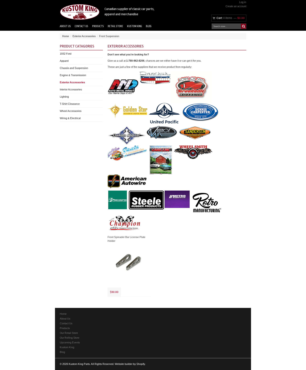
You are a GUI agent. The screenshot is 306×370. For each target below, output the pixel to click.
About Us (65, 26)
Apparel (64, 61)
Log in (242, 2)
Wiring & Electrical (70, 118)
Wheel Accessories (70, 111)
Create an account (236, 6)
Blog (148, 26)
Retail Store (115, 26)
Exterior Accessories (84, 36)
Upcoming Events (70, 342)
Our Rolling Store (69, 337)
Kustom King (134, 26)
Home (65, 36)
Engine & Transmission (73, 75)
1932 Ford (65, 53)
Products (98, 26)
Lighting (64, 96)
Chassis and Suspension (74, 68)
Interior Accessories (71, 89)
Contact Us (81, 26)
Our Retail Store (69, 333)
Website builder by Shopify (130, 364)
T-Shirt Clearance (70, 104)
